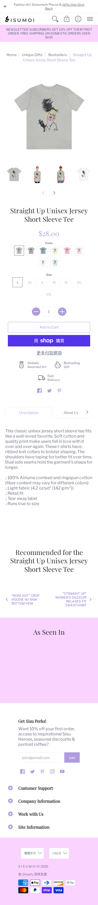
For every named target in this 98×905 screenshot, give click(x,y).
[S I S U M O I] (19, 19)
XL (66, 282)
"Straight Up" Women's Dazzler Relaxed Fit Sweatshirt (71, 599)
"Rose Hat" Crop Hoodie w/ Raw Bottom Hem (25, 599)
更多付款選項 (49, 353)
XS (30, 282)
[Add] (62, 311)
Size (49, 275)
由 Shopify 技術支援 (32, 874)
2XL (79, 282)
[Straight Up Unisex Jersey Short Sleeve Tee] (14, 174)
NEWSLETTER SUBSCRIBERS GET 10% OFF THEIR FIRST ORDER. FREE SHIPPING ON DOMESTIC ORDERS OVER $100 (49, 33)
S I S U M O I (27, 866)
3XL (49, 294)
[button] (5, 6)
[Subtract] (36, 311)
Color (49, 243)
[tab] (28, 412)
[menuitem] (55, 19)
